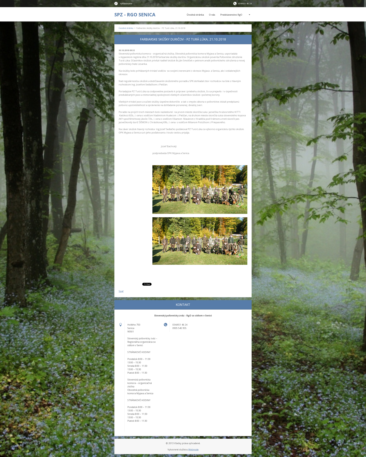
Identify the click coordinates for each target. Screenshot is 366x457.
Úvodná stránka (195, 14)
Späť (121, 291)
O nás (212, 14)
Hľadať (116, 3)
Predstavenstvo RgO (231, 14)
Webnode (193, 449)
